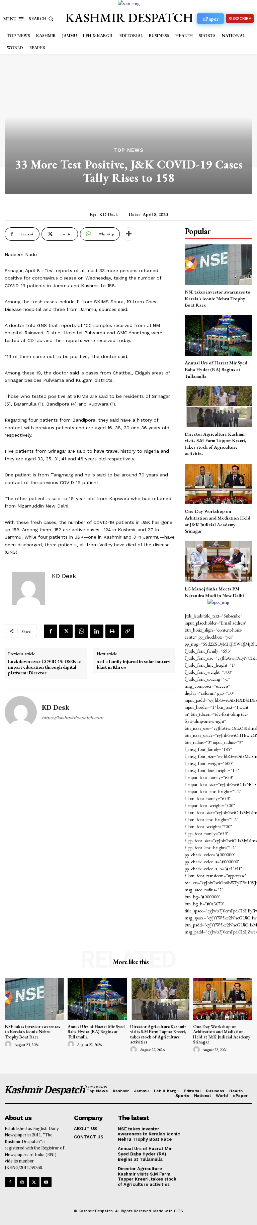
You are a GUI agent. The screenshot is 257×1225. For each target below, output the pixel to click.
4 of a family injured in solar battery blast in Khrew (133, 664)
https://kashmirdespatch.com (72, 717)
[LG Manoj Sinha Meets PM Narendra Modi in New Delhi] (218, 561)
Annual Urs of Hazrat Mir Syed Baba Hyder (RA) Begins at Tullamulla (216, 369)
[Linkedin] (96, 631)
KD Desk (108, 214)
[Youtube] (46, 1182)
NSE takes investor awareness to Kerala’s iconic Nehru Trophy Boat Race (217, 298)
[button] (42, 18)
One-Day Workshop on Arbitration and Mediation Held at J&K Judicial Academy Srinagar (221, 1034)
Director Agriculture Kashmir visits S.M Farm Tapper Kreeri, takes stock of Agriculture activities (158, 1034)
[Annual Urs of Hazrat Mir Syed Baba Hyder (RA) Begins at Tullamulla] (218, 335)
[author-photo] (9, 1044)
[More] (129, 234)
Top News (128, 150)
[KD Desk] (21, 712)
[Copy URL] (127, 631)
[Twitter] (66, 631)
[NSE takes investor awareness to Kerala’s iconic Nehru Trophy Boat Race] (218, 264)
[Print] (112, 631)
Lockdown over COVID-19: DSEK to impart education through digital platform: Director (45, 667)
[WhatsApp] (81, 631)
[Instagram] (22, 1182)
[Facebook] (50, 631)
